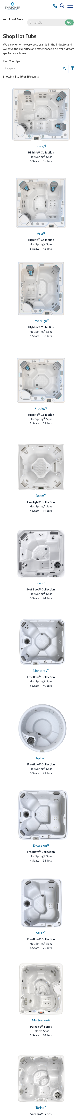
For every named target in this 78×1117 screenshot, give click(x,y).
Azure (41, 933)
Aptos (41, 758)
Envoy (41, 146)
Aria (41, 233)
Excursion (41, 845)
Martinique (41, 1020)
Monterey (41, 671)
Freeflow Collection (41, 677)
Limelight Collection (41, 502)
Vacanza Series (41, 1114)
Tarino (41, 1108)
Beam (41, 496)
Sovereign (41, 321)
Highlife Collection (41, 152)
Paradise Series (41, 1026)
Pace (41, 583)
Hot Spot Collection (41, 589)
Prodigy (41, 408)
